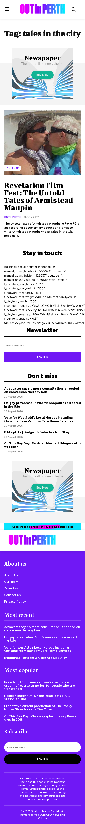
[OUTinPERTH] (42, 9)
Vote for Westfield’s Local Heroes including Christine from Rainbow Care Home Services (38, 419)
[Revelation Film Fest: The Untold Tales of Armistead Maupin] (42, 142)
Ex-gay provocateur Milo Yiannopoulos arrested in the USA (42, 404)
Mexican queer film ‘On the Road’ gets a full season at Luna (37, 697)
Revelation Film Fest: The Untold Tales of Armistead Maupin (38, 196)
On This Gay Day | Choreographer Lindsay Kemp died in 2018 (40, 718)
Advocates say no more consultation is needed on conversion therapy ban (41, 390)
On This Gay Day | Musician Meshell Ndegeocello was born (42, 445)
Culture (13, 168)
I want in (42, 357)
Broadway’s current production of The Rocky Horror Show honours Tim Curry (38, 707)
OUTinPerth (12, 217)
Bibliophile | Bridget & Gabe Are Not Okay (37, 432)
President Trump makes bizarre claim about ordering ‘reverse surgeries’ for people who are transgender (39, 685)
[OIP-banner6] (42, 527)
